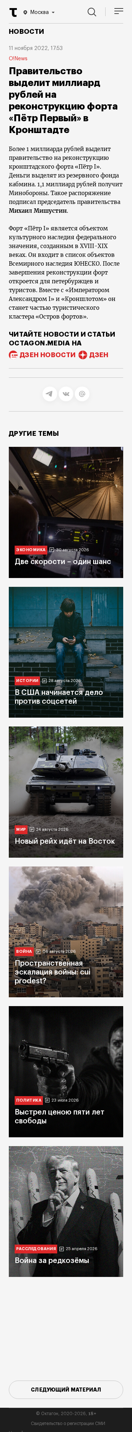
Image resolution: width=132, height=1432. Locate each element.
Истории (27, 681)
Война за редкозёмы (52, 1260)
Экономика (31, 550)
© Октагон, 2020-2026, (66, 1413)
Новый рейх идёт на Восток (65, 841)
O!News (18, 58)
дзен (98, 355)
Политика (28, 1100)
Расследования (36, 1249)
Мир (21, 830)
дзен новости (48, 355)
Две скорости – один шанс (63, 562)
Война (24, 952)
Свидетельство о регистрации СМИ (68, 1423)
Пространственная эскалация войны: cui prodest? (53, 972)
